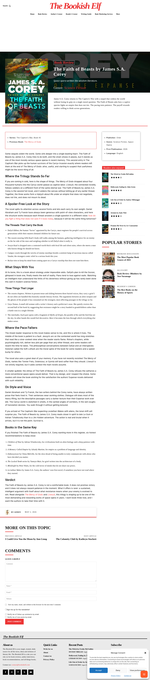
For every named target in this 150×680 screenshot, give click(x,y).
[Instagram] (11, 672)
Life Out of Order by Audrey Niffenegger (125, 200)
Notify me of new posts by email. (20, 617)
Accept (99, 670)
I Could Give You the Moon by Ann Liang (26, 539)
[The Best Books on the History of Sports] (108, 291)
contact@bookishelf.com (20, 665)
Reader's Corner (126, 286)
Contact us (127, 675)
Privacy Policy (115, 675)
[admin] (8, 512)
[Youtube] (30, 672)
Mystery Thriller (76, 652)
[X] (75, 120)
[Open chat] (144, 674)
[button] (145, 653)
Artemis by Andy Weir (119, 213)
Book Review (64, 62)
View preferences (137, 670)
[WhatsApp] (86, 120)
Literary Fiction (75, 658)
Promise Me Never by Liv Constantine (124, 226)
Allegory (122, 270)
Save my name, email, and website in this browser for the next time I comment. (34, 605)
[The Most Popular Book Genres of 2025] (108, 259)
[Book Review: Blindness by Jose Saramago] (108, 275)
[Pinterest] (81, 120)
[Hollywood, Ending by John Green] (105, 190)
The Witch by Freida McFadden (122, 174)
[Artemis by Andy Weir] (105, 216)
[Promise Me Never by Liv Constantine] (105, 229)
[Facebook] (70, 120)
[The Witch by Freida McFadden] (105, 177)
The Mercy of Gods (32, 142)
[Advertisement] (75, 34)
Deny (118, 670)
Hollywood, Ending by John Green (123, 187)
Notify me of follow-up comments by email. (23, 614)
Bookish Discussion (128, 254)
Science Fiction (75, 88)
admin (17, 512)
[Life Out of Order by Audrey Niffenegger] (105, 203)
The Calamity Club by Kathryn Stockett (76, 539)
